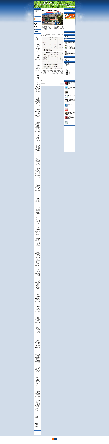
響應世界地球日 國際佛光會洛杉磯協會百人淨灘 (37, 281)
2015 (35, 37)
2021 (35, 423)
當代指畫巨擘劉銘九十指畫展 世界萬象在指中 (37, 263)
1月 (35, 38)
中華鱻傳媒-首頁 (37, 10)
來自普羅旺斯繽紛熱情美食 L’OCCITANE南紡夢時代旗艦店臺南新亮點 (37, 220)
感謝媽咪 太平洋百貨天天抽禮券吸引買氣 (37, 312)
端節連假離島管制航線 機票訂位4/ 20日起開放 (37, 156)
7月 (35, 410)
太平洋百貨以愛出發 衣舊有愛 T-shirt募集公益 (37, 98)
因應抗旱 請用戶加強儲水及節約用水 (37, 49)
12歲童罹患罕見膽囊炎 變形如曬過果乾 (37, 188)
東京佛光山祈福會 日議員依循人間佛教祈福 (37, 278)
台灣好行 (36, 13)
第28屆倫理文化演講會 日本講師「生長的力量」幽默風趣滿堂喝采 (37, 142)
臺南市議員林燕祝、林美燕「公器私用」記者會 (37, 207)
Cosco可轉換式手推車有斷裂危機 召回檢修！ (37, 243)
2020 (35, 422)
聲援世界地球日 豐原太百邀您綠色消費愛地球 (37, 106)
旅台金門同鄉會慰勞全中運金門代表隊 (37, 340)
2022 (35, 424)
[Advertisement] (71, 25)
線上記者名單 (45, 6)
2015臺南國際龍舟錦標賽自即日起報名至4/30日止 (37, 232)
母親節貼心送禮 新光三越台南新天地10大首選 (37, 355)
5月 (35, 408)
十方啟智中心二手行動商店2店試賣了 (37, 299)
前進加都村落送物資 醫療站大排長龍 (37, 397)
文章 (35, 18)
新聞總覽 (66, 63)
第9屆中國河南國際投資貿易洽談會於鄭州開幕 (37, 375)
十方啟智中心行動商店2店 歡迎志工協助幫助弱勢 (37, 403)
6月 (35, 409)
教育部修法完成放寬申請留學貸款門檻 (37, 161)
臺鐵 (35, 12)
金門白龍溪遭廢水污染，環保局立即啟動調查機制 (37, 65)
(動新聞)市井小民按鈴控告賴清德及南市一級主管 (37, 309)
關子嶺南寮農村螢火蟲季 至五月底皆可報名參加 (37, 283)
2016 (35, 417)
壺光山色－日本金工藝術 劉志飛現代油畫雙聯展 (37, 171)
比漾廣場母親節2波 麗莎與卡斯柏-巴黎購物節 (37, 217)
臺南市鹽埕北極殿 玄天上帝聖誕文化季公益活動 (37, 191)
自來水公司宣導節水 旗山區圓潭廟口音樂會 (37, 132)
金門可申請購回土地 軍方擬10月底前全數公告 (37, 317)
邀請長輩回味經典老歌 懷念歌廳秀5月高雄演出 (37, 386)
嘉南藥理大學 (36, 14)
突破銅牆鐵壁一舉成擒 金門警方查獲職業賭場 (37, 185)
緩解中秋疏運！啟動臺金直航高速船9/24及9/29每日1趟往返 (71, 96)
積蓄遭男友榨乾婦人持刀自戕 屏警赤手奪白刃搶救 (37, 92)
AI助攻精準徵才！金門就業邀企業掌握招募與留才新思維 (71, 113)
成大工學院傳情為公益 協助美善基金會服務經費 (37, 320)
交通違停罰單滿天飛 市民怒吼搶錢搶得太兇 (37, 362)
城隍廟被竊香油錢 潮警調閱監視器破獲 (37, 95)
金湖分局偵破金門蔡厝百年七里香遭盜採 (37, 46)
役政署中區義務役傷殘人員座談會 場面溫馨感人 (37, 332)
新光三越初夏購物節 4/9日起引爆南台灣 (37, 82)
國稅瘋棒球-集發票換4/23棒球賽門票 (37, 180)
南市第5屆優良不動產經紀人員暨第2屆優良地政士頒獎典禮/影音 (71, 117)
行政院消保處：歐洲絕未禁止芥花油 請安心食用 (37, 246)
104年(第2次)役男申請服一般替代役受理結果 (37, 323)
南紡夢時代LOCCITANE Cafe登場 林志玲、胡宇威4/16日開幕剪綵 (37, 199)
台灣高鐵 (36, 11)
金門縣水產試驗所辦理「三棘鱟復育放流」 (37, 202)
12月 (36, 416)
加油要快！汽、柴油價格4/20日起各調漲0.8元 (37, 252)
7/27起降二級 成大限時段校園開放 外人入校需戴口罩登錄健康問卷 (71, 48)
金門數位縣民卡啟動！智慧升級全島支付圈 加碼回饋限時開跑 (71, 88)
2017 (35, 418)
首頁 (34, 6)
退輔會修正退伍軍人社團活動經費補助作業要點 (37, 266)
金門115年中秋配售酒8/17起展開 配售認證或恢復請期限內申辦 (71, 100)
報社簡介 (37, 6)
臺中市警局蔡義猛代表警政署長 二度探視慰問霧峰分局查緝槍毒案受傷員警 (37, 78)
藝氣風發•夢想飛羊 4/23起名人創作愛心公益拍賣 (37, 146)
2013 (35, 35)
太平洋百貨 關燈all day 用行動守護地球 (37, 296)
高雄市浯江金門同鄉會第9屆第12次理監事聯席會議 (37, 288)
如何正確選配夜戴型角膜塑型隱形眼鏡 (37, 249)
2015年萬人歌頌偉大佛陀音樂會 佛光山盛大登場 (37, 44)
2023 (35, 425)
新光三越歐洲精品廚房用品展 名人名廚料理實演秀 (37, 125)
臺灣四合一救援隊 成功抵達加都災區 (37, 389)
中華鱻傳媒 (46, 2)
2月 (35, 39)
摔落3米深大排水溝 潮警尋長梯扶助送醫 (37, 229)
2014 (35, 36)
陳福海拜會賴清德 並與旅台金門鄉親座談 (37, 391)
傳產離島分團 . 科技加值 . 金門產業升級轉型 (37, 153)
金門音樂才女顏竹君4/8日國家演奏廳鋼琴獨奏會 (37, 89)
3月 (35, 40)
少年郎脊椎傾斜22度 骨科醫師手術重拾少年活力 (37, 329)
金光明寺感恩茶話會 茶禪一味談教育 (37, 271)
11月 (36, 415)
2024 (35, 426)
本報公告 (41, 6)
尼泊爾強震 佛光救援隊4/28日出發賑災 (37, 351)
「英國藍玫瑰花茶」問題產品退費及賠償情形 (37, 235)
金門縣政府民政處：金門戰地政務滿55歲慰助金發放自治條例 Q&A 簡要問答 (37, 56)
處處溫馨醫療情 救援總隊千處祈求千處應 (37, 394)
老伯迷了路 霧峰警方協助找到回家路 (37, 183)
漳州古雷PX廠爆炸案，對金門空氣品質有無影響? (37, 62)
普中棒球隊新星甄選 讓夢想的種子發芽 (37, 120)
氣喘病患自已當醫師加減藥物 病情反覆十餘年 (37, 150)
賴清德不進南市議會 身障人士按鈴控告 (37, 315)
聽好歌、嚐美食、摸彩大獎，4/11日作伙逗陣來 (37, 75)
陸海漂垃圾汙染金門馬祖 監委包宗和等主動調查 (37, 123)
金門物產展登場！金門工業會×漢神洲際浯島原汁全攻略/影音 (71, 109)
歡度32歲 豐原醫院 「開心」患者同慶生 (37, 406)
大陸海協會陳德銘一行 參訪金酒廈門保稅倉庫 (37, 135)
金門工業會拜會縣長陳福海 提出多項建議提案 (37, 159)
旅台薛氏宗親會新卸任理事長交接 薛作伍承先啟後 (37, 343)
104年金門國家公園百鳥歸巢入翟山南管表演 (37, 85)
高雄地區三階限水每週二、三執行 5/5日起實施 (37, 380)
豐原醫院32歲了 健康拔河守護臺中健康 (37, 348)
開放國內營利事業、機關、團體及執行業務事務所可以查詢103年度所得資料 (37, 371)
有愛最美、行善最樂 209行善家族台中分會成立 (37, 269)
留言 (35, 19)
